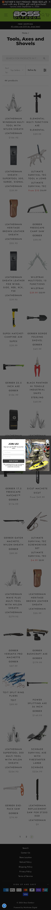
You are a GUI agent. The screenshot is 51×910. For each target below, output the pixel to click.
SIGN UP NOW (13, 461)
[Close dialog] (47, 441)
